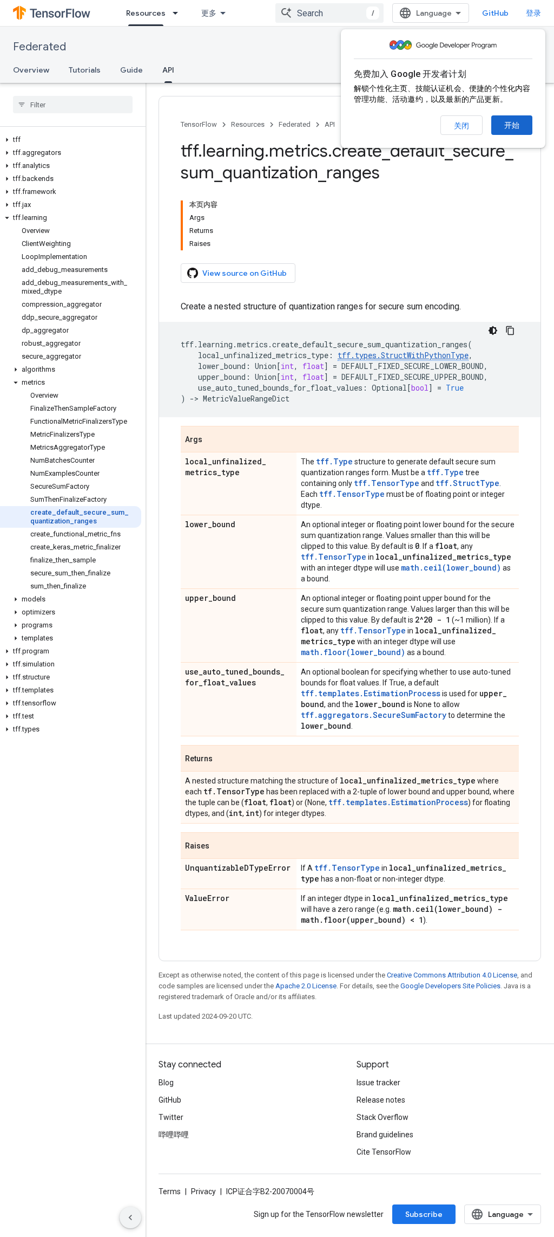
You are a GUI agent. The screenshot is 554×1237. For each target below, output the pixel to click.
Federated (39, 47)
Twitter (171, 1117)
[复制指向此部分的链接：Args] (213, 439)
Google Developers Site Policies (450, 986)
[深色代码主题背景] (493, 330)
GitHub (495, 13)
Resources (146, 13)
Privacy (203, 1191)
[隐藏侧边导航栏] (130, 1217)
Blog (166, 1082)
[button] (70, 139)
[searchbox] (73, 104)
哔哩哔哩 (174, 1134)
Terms (170, 1191)
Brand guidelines (385, 1134)
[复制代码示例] (510, 330)
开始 (511, 125)
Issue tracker (378, 1082)
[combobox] (329, 13)
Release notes (381, 1100)
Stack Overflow (382, 1117)
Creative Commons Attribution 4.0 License (452, 975)
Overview (31, 70)
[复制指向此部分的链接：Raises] (220, 846)
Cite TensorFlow (384, 1152)
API (168, 70)
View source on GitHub (244, 273)
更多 (208, 13)
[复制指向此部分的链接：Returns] (223, 759)
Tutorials (85, 70)
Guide (131, 70)
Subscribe (424, 1214)
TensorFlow (199, 124)
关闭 (461, 126)
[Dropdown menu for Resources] (179, 13)
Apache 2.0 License (306, 986)
